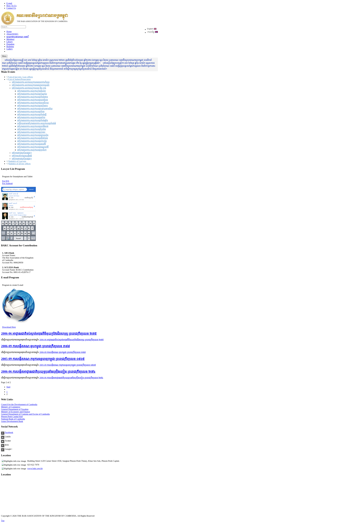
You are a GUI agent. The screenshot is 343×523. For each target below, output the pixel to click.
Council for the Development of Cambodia (19, 404)
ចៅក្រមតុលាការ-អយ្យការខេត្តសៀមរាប (32, 106)
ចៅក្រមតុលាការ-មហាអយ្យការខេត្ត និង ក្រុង (29, 88)
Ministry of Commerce (10, 407)
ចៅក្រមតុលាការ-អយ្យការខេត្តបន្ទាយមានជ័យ (35, 108)
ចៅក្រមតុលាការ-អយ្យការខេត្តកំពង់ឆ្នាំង (32, 120)
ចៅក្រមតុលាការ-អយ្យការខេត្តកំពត (30, 111)
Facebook (8, 432)
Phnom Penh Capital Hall (12, 416)
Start (8, 387)
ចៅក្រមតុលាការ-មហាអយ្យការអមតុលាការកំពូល (31, 82)
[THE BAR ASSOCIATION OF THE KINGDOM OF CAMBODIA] (34, 24)
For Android (7, 183)
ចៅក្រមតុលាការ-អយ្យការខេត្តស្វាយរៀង (32, 135)
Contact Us (11, 8)
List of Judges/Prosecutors (20, 79)
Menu (4, 56)
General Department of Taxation (14, 409)
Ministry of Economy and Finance (15, 412)
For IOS (5, 181)
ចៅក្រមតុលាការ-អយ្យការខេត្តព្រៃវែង (31, 129)
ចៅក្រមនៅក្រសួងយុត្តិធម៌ (22, 156)
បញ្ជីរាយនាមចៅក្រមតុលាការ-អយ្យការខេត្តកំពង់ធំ (36, 123)
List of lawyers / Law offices (21, 77)
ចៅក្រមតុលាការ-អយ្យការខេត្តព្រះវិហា (31, 150)
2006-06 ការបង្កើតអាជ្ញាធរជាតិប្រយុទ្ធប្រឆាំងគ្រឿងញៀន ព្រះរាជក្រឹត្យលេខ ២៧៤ (48, 371)
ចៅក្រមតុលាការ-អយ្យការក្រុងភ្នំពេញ (31, 91)
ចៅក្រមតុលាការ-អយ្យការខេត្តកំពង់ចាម (32, 97)
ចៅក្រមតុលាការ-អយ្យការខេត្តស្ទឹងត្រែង (32, 138)
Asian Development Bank (12, 421)
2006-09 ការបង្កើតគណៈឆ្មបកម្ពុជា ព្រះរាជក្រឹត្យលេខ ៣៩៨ (35, 346)
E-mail (9, 3)
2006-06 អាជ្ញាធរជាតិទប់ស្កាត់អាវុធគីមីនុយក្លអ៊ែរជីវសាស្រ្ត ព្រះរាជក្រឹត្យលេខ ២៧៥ (49, 333)
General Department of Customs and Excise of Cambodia (25, 414)
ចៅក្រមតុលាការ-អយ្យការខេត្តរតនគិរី (31, 144)
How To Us (11, 6)
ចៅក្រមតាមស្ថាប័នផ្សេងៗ (22, 153)
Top (2, 521)
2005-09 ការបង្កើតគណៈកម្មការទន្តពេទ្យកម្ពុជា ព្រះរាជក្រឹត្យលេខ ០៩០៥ (43, 358)
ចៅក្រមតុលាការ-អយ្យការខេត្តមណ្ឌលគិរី (33, 147)
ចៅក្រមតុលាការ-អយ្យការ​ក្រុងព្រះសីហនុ (33, 103)
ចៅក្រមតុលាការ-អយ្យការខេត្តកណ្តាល (32, 94)
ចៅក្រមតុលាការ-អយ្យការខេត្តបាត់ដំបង (32, 100)
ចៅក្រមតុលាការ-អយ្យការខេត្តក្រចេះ (31, 132)
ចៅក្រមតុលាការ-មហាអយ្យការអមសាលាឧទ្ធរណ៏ (30, 85)
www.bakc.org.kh (35, 468)
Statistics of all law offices (20, 164)
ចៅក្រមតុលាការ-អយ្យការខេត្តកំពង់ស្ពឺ (31, 114)
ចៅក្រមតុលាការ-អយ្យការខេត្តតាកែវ (31, 117)
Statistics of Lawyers (17, 161)
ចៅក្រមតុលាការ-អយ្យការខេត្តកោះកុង (32, 141)
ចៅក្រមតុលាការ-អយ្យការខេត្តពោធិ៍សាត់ (32, 126)
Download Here (9, 327)
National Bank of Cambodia (13, 419)
